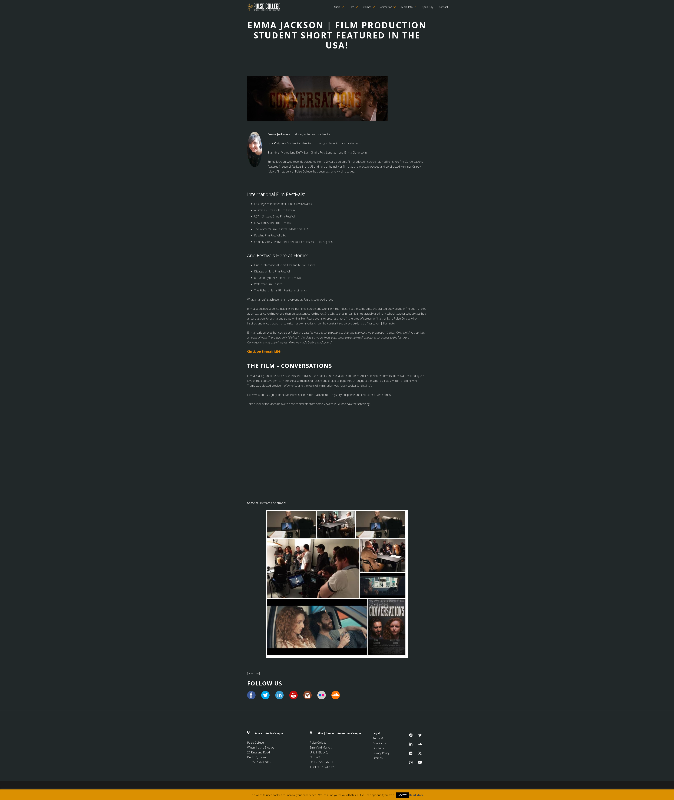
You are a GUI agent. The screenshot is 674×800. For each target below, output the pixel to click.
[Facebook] (411, 735)
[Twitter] (420, 735)
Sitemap (378, 758)
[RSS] (420, 753)
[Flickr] (411, 753)
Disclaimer (379, 748)
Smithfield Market (320, 747)
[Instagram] (411, 762)
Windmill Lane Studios (260, 747)
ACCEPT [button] (402, 795)
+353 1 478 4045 (260, 762)
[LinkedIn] (411, 744)
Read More (416, 795)
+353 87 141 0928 (324, 767)
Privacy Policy (381, 753)
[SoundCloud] (420, 744)
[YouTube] (420, 762)
